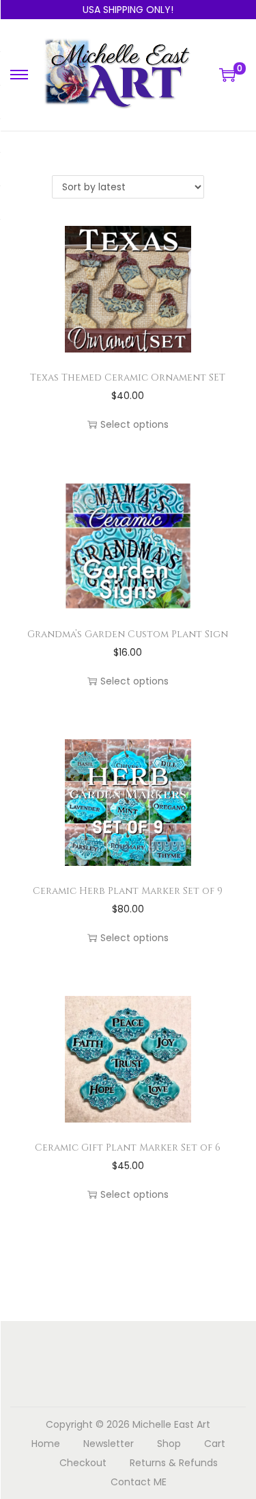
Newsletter (108, 1443)
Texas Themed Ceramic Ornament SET (127, 377)
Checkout (82, 1463)
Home (45, 1443)
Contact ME (139, 1482)
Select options (134, 424)
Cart (214, 1443)
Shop (169, 1443)
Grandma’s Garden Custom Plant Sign (127, 634)
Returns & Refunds (174, 1463)
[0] (227, 74)
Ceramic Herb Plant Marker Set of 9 (128, 890)
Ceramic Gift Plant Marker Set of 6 (128, 1147)
